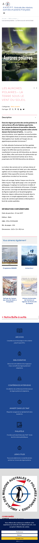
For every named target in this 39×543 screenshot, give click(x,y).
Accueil (4, 18)
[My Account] (3, 4)
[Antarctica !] (29, 256)
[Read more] (19, 337)
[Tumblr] (18, 109)
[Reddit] (23, 109)
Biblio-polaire (13, 18)
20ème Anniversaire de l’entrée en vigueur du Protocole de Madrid (29, 301)
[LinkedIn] (21, 109)
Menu (4, 13)
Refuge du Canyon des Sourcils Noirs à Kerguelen (10, 300)
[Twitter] (12, 109)
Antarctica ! (29, 268)
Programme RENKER (10, 268)
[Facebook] (10, 109)
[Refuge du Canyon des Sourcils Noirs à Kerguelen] (10, 286)
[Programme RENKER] (10, 256)
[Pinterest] (15, 109)
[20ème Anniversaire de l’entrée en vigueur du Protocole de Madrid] (29, 286)
